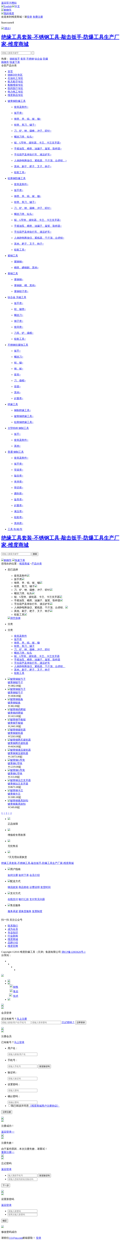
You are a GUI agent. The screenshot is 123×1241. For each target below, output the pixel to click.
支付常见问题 (37, 899)
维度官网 (13, 946)
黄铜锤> (18, 279)
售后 (15, 991)
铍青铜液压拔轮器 (18, 753)
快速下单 (15, 62)
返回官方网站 (9, 2)
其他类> (18, 523)
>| (11, 813)
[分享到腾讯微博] (12, 964)
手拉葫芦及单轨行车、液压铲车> (32, 154)
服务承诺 (13, 911)
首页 (10, 71)
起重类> (18, 398)
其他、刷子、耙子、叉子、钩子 (32, 669)
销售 (15, 987)
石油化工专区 (15, 78)
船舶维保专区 (15, 85)
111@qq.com (16, 1237)
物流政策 (13, 887)
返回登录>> (7, 1131)
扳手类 (18, 639)
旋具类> (18, 499)
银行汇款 (24, 899)
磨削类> (18, 493)
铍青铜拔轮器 (15, 733)
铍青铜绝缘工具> (23, 416)
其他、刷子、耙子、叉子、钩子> (32, 166)
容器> (17, 386)
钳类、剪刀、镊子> (25, 124)
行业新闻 (13, 935)
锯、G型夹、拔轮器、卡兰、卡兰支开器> (37, 142)
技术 (15, 996)
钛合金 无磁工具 (17, 297)
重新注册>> (7, 1152)
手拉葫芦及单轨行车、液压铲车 (32, 663)
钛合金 (38, 58)
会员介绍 (34, 875)
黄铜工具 (13, 273)
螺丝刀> (18, 315)
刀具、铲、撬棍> (23, 333)
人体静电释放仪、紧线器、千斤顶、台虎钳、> (40, 160)
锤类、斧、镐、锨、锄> (27, 118)
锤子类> (18, 321)
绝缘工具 (13, 404)
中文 (17, 6)
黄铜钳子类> (21, 291)
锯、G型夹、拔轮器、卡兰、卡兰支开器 (37, 656)
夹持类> (18, 481)
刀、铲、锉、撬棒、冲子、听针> (32, 130)
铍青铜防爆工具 (17, 101)
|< (2, 813)
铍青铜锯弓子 (15, 682)
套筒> (17, 374)
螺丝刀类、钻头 (23, 652)
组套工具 (19, 673)
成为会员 (13, 929)
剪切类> (18, 487)
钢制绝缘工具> (22, 410)
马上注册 (22, 1018)
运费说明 (34, 887)
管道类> (18, 469)
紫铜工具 (13, 255)
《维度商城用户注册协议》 (44, 1105)
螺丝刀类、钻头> (23, 136)
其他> (17, 392)
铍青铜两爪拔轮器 (18, 743)
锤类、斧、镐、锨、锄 (27, 642)
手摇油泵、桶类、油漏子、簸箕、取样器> (38, 148)
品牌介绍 (13, 942)
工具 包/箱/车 (15, 529)
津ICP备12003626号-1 (74, 952)
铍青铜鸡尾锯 (15, 712)
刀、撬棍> (20, 380)
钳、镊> (18, 362)
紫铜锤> (18, 261)
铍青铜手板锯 (15, 723)
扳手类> (18, 113)
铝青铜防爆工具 (17, 178)
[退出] (7, 28)
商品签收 (24, 887)
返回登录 (6, 1169)
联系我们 (13, 925)
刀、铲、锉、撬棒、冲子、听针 (32, 649)
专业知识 (13, 932)
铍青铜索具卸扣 (17, 804)
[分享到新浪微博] (9, 961)
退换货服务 (25, 911)
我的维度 (9, 13)
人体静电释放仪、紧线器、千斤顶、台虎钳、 (39, 666)
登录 (29, 16)
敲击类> (18, 475)
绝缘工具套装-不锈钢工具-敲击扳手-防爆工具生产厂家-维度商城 (37, 863)
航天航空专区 (15, 81)
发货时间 (45, 887)
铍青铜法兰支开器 (18, 783)
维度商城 (24, 563)
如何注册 (13, 875)
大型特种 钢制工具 (18, 428)
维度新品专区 (15, 95)
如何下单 (24, 875)
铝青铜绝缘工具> (23, 422)
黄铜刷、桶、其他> (25, 285)
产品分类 (37, 563)
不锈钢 (30, 58)
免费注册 (38, 16)
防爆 (45, 58)
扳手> (17, 350)
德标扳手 (15, 58)
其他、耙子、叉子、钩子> (29, 243)
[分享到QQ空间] (15, 967)
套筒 (23, 58)
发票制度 (37, 911)
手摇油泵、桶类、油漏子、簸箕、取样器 (37, 659)
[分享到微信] (18, 969)
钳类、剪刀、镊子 (24, 646)
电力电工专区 (15, 91)
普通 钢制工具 (16, 452)
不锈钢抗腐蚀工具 (18, 344)
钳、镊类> (20, 309)
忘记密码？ (68, 1022)
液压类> (18, 511)
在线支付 (13, 899)
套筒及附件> (21, 107)
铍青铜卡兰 (14, 793)
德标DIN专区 (15, 74)
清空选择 (15, 618)
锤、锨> (18, 368)
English (8, 6)
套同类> (18, 327)
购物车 (8, 10)
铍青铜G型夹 (15, 763)
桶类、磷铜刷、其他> (26, 267)
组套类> (18, 517)
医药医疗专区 (15, 88)
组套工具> (20, 172)
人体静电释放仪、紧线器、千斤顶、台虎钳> (39, 237)
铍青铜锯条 (14, 702)
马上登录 (19, 1042)
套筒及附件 (20, 636)
